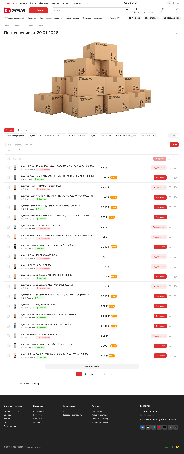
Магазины (66, 411)
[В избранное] (169, 159)
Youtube (135, 18)
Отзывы (36, 422)
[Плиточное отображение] (170, 135)
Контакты (37, 415)
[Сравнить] (175, 159)
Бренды (7, 415)
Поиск (174, 145)
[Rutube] (148, 427)
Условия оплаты (99, 411)
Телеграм (153, 18)
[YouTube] (159, 427)
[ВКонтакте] (142, 427)
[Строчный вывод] (174, 135)
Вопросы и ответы (100, 422)
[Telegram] (153, 427)
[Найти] (127, 10)
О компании (38, 411)
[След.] (111, 374)
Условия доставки (100, 415)
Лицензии (37, 418)
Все (9, 130)
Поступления (10, 426)
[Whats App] (170, 427)
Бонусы (7, 422)
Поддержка (173, 18)
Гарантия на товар (100, 418)
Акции (7, 418)
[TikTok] (164, 427)
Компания (38, 406)
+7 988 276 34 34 (129, 3)
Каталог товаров (11, 411)
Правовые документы (72, 415)
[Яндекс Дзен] (175, 427)
